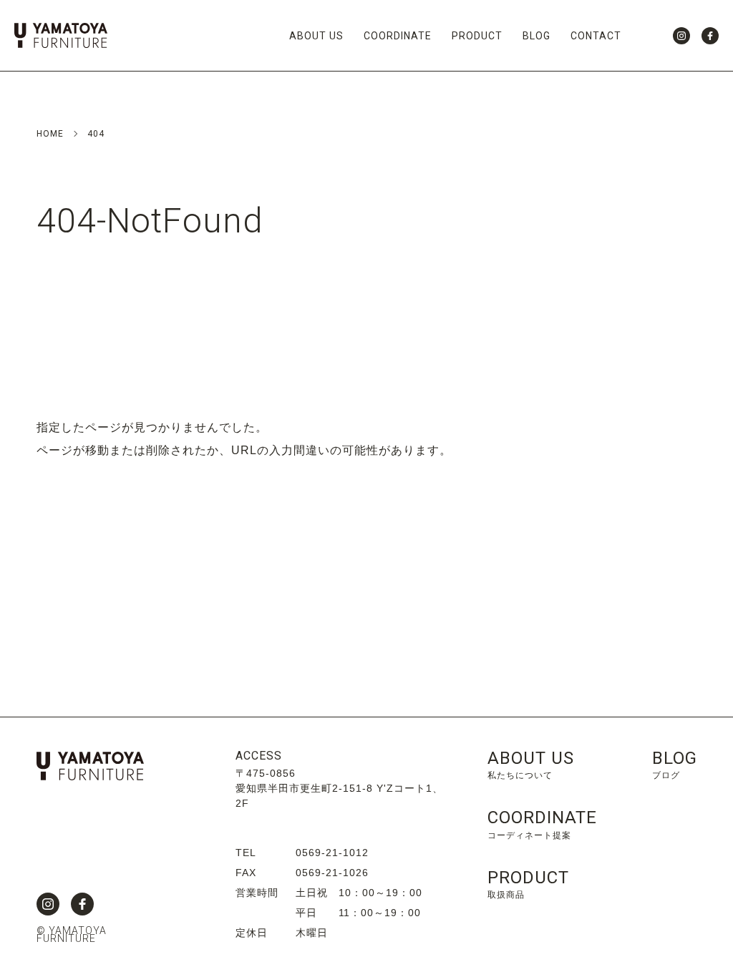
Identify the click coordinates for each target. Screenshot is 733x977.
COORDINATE (398, 36)
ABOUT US (316, 36)
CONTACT (596, 36)
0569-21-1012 (332, 852)
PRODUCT (477, 36)
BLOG (536, 36)
